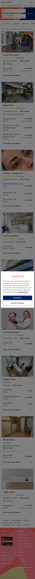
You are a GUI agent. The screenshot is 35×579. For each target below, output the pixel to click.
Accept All (17, 298)
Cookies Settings (17, 303)
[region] (17, 289)
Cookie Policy (23, 292)
